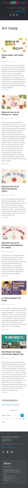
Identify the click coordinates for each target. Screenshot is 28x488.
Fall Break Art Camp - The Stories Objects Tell (12, 353)
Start (4, 415)
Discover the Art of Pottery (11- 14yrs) (10, 113)
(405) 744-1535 (19, 10)
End (3, 422)
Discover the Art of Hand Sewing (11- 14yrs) (10, 188)
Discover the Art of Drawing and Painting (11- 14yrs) (12, 245)
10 (19, 419)
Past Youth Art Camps (10, 405)
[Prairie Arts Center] (14, 2)
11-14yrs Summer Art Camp (11, 299)
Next (23, 419)
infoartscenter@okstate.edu (17, 12)
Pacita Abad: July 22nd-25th (13, 56)
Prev (8, 415)
